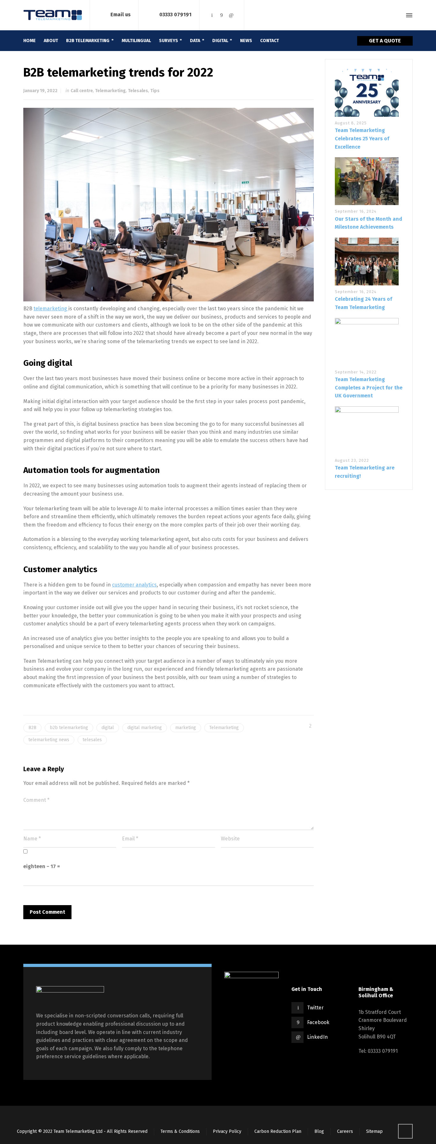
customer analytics (134, 585)
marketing (185, 727)
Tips (155, 90)
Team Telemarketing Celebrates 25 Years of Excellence (362, 138)
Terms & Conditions (180, 1131)
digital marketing (144, 727)
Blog (319, 1131)
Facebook (318, 1022)
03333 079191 (175, 15)
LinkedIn (317, 1037)
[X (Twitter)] (211, 15)
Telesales (138, 90)
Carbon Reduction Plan (277, 1131)
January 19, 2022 (40, 90)
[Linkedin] (231, 15)
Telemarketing (110, 90)
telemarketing (51, 309)
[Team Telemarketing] (52, 15)
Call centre (82, 90)
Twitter (315, 1008)
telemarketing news (48, 739)
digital (107, 727)
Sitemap (374, 1131)
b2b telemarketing (69, 727)
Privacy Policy (227, 1131)
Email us (120, 15)
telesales (92, 739)
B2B (32, 727)
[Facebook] (221, 15)
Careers (345, 1131)
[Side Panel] (408, 15)
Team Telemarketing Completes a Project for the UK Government (368, 387)
